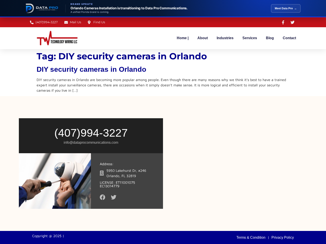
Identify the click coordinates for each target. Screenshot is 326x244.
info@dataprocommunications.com (91, 142)
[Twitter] (113, 197)
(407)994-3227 (91, 133)
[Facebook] (102, 197)
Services (249, 38)
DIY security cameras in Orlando (91, 69)
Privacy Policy (282, 237)
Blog (270, 38)
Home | (183, 38)
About (202, 38)
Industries (225, 38)
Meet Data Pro (286, 8)
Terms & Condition (250, 237)
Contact (289, 38)
